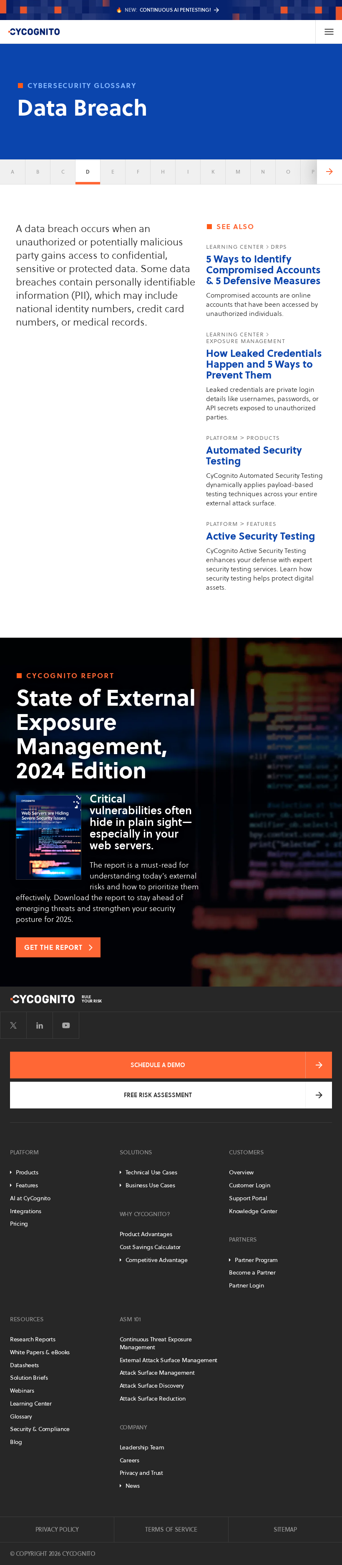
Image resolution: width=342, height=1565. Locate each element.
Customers (246, 1152)
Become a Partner (252, 1272)
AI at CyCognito (30, 1198)
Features (27, 1185)
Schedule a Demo (158, 1065)
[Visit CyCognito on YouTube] (66, 1025)
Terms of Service (171, 1529)
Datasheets (24, 1365)
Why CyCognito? (145, 1214)
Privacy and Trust (141, 1473)
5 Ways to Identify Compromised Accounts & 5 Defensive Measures (263, 270)
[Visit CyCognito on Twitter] (13, 1025)
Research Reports (32, 1339)
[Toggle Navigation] (328, 31)
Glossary (21, 1416)
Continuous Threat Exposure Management (156, 1343)
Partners (243, 1239)
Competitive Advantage (157, 1260)
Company (133, 1427)
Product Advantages (146, 1234)
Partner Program (256, 1260)
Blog (16, 1442)
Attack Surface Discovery (152, 1385)
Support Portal (248, 1198)
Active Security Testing (260, 536)
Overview (241, 1172)
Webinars (22, 1390)
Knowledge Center (253, 1211)
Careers (129, 1460)
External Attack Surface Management (168, 1360)
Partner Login (246, 1285)
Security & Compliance (40, 1429)
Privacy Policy (57, 1529)
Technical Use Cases (151, 1172)
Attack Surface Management (157, 1372)
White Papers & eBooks (40, 1352)
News (133, 1486)
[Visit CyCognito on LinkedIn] (39, 1025)
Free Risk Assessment (158, 1095)
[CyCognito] (34, 31)
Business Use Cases (150, 1185)
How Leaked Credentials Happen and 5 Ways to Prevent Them (264, 364)
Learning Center (31, 1403)
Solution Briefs (29, 1377)
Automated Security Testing (254, 455)
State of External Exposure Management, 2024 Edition (106, 734)
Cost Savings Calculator (150, 1247)
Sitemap (285, 1529)
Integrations (25, 1211)
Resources (26, 1319)
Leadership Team (142, 1447)
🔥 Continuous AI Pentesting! (163, 9)
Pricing (19, 1223)
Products (27, 1172)
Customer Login (249, 1185)
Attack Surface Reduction (153, 1398)
